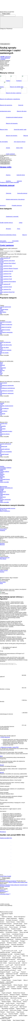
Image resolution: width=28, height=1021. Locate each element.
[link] (14, 157)
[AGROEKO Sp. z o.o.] (16, 855)
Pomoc (5, 876)
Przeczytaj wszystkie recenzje (7, 508)
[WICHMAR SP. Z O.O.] (5, 841)
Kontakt (9, 876)
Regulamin (3, 881)
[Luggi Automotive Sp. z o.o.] (16, 859)
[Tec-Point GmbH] (5, 848)
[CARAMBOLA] (16, 863)
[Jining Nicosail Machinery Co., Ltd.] (5, 870)
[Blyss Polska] (5, 873)
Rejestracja (3, 831)
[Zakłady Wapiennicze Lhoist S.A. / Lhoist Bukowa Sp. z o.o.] (5, 866)
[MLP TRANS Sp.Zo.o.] (5, 845)
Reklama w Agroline (5, 885)
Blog (19, 882)
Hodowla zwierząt (7, 185)
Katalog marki (23, 882)
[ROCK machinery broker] (16, 866)
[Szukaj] (11, 22)
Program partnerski (5, 886)
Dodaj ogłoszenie (5, 162)
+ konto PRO (15, 747)
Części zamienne (7, 245)
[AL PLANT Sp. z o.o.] (5, 855)
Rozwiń (2, 765)
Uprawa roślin (5, 167)
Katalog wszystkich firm (6, 838)
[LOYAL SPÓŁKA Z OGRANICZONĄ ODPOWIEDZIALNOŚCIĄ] (16, 873)
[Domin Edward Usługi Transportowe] (16, 845)
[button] (14, 36)
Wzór (1, 756)
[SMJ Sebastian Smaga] (16, 848)
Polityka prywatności (11, 881)
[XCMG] (5, 859)
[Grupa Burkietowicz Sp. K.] (16, 852)
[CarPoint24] (5, 852)
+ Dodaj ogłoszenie (5, 737)
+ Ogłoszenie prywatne (6, 747)
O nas (1, 876)
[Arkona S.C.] (5, 863)
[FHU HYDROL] (16, 870)
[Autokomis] (16, 841)
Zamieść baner (23, 885)
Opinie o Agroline (13, 882)
